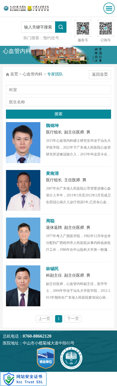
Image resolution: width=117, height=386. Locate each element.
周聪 (50, 221)
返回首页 (100, 74)
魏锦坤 (52, 125)
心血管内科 (33, 74)
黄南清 (52, 173)
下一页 (73, 319)
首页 (14, 74)
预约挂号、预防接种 (61, 38)
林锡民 (52, 268)
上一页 (44, 319)
